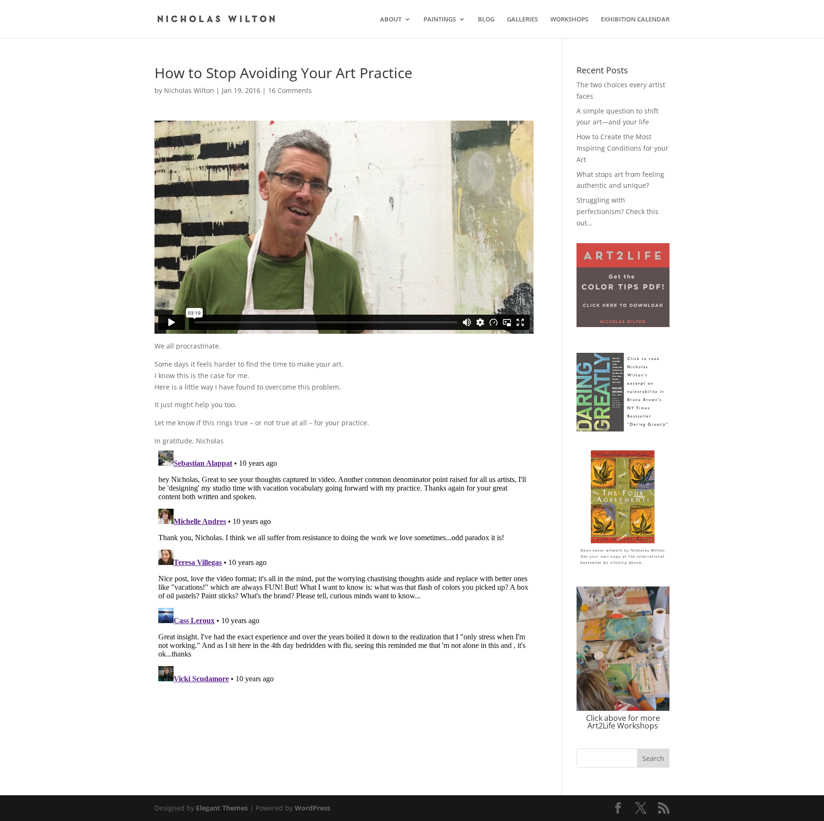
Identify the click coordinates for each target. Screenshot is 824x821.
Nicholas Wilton (189, 90)
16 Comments (290, 90)
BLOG (486, 19)
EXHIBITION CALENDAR (635, 19)
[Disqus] (344, 566)
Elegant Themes (222, 807)
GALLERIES (522, 19)
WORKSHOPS (569, 19)
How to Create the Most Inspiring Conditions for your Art (623, 148)
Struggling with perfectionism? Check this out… (618, 211)
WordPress (312, 807)
